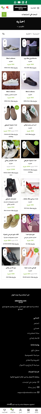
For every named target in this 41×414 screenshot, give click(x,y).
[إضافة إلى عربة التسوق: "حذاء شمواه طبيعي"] (5, 108)
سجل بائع (35, 350)
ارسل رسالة (32, 387)
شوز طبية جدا (30, 234)
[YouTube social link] (19, 2)
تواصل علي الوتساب (29, 382)
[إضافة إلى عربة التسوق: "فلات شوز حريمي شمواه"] (5, 217)
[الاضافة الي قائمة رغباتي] (24, 45)
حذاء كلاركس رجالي (11, 160)
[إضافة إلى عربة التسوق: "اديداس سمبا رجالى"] (24, 108)
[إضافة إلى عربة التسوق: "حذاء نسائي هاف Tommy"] (24, 182)
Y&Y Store (26, 208)
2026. (21, 404)
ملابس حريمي (28, 237)
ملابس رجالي (10, 204)
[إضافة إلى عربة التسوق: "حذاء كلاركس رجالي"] (5, 143)
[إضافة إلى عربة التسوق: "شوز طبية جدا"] (24, 217)
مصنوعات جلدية (9, 202)
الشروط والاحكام (32, 360)
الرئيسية (36, 34)
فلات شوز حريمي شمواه (11, 234)
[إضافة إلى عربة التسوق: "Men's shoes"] (5, 41)
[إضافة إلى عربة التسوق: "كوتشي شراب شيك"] (24, 250)
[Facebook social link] (26, 2)
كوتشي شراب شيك (30, 268)
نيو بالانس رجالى (11, 268)
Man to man (7, 210)
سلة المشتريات (33, 333)
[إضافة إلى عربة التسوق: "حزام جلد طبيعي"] (5, 182)
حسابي (36, 328)
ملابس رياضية (9, 95)
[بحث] (4, 14)
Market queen (27, 277)
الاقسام (21, 27)
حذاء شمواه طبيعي (11, 125)
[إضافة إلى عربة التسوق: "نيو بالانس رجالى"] (5, 250)
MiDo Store (7, 68)
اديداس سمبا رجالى (30, 125)
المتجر (36, 323)
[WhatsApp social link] (15, 2)
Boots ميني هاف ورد (30, 58)
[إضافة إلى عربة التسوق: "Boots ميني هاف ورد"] (24, 41)
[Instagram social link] (23, 2)
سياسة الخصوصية (32, 355)
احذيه (30, 61)
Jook (26, 134)
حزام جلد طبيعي (11, 199)
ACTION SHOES (7, 244)
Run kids (26, 68)
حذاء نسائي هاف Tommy (30, 199)
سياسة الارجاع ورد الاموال (29, 365)
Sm (27, 244)
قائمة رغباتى (34, 338)
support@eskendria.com (27, 392)
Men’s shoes (10, 58)
